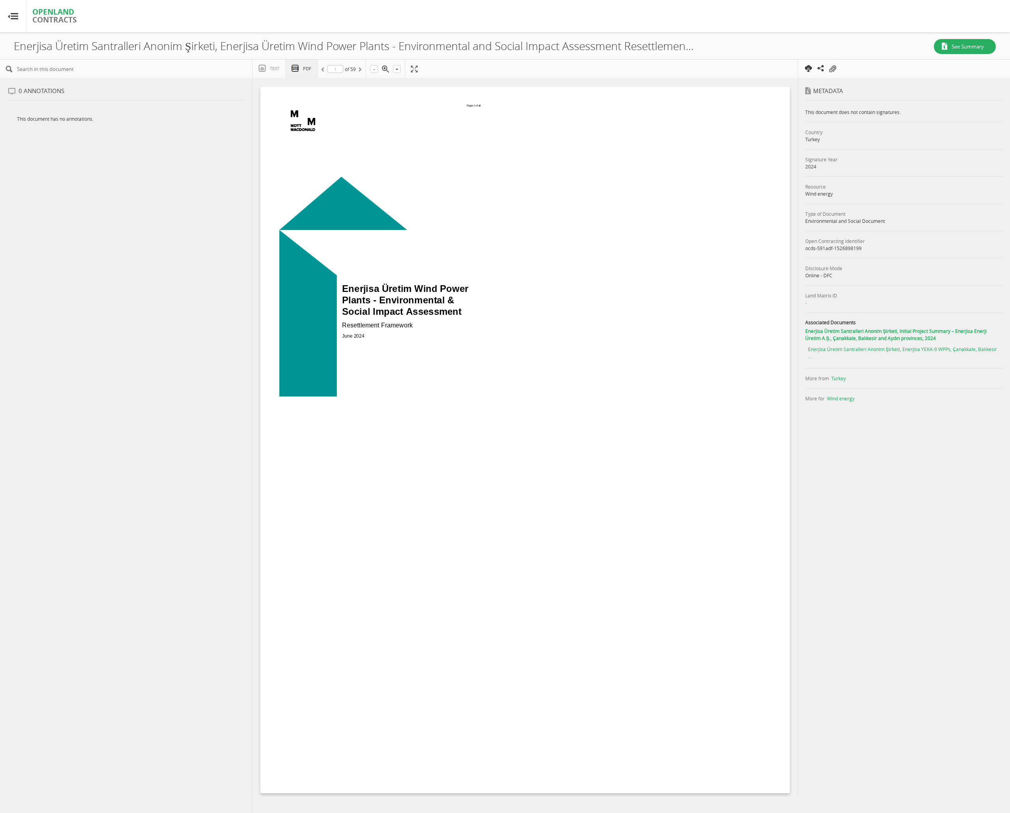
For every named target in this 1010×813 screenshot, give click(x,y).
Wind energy (841, 398)
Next (359, 70)
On (832, 69)
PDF (307, 68)
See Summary (968, 46)
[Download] (809, 68)
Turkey (838, 378)
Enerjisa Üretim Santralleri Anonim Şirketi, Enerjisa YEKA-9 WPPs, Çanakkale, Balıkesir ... (902, 352)
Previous (323, 70)
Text (274, 68)
